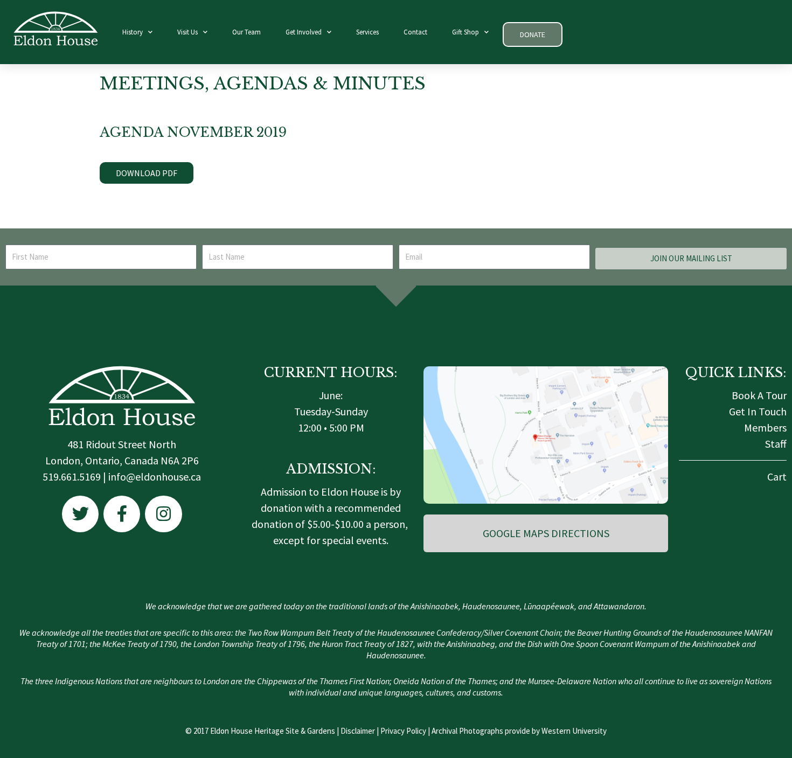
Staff (776, 443)
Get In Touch (758, 411)
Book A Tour (759, 395)
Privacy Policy (403, 731)
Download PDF (146, 173)
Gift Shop (465, 32)
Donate (532, 34)
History (132, 32)
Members (765, 427)
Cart (777, 476)
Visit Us (187, 32)
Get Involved (304, 32)
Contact (415, 32)
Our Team (246, 32)
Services (367, 32)
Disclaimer (358, 731)
